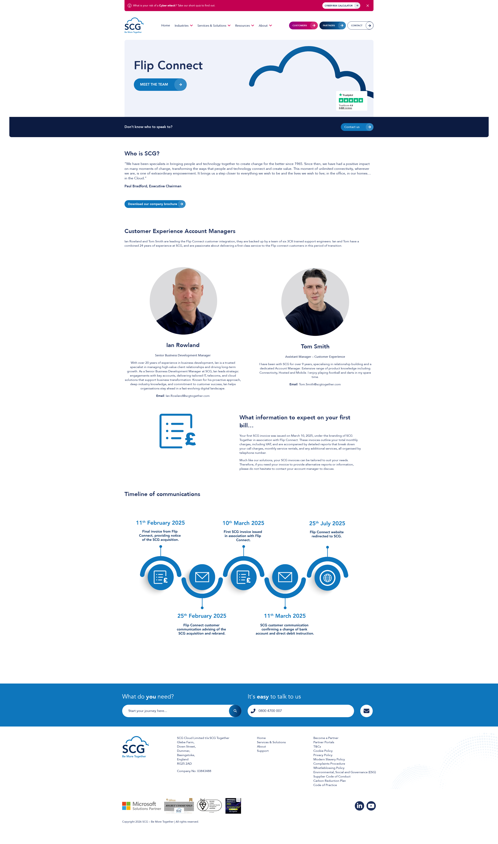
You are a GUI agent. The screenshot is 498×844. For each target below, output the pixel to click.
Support (263, 751)
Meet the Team (154, 84)
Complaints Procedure (329, 764)
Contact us (351, 127)
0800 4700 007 (270, 710)
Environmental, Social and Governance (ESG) (344, 772)
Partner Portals (323, 742)
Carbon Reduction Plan (329, 781)
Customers (300, 25)
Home (165, 25)
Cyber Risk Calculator (338, 5)
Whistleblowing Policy (329, 768)
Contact (356, 25)
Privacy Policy (322, 755)
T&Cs (317, 746)
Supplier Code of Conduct (332, 776)
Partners (329, 25)
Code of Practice (325, 785)
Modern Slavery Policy (329, 759)
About (263, 26)
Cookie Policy (323, 751)
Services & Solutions (211, 26)
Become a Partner (325, 738)
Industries (182, 26)
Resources (242, 26)
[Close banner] (367, 5)
